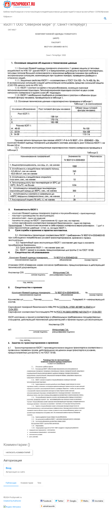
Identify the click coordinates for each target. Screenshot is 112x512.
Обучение (104, 12)
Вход (8, 468)
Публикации (11, 483)
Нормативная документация (60, 12)
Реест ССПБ (95, 12)
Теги (39, 483)
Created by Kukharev (12, 501)
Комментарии (27, 483)
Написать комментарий (18, 452)
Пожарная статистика (24, 12)
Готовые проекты (81, 12)
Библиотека (9, 12)
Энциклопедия (40, 12)
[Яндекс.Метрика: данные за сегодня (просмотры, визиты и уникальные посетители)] (12, 507)
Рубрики (7, 16)
